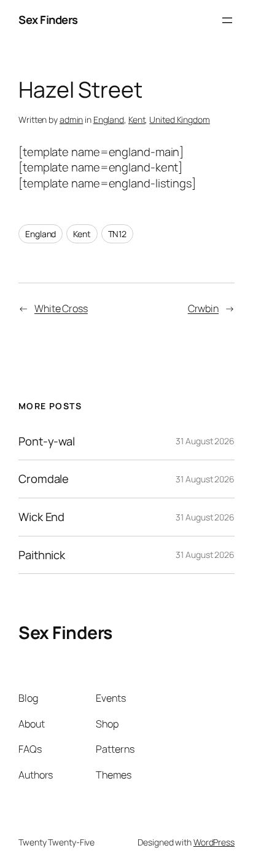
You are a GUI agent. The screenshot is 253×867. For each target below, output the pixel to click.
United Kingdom (179, 119)
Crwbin (203, 308)
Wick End (41, 517)
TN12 (117, 234)
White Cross (61, 308)
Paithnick (41, 555)
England (108, 119)
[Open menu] (227, 20)
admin (72, 119)
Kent (137, 119)
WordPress (214, 842)
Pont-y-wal (46, 441)
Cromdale (43, 479)
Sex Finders (48, 20)
